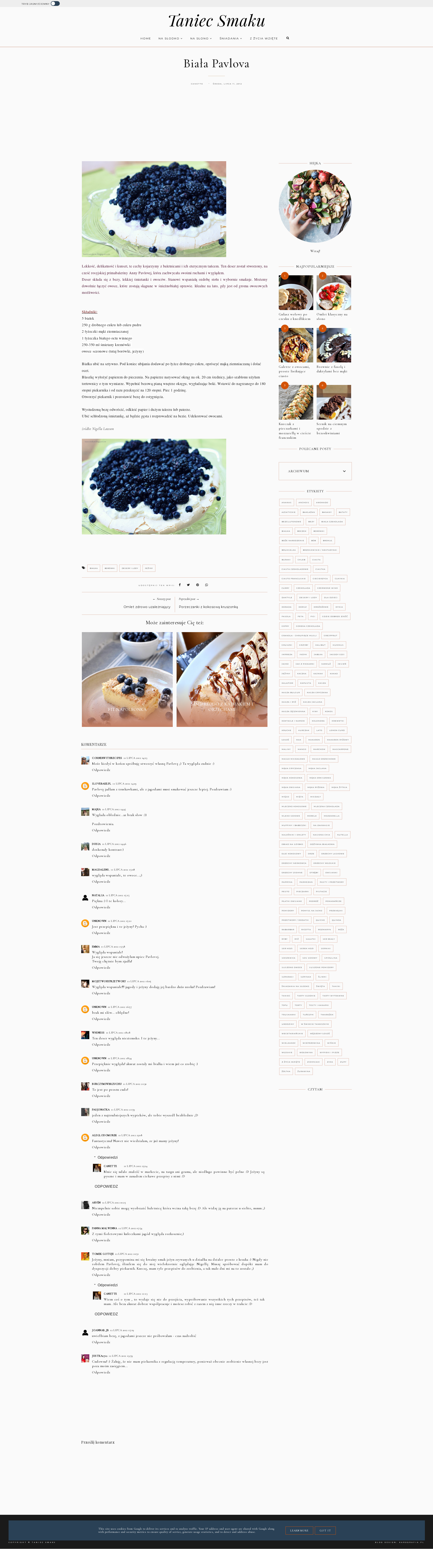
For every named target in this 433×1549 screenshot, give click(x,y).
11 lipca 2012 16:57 (120, 1007)
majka (96, 809)
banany (327, 512)
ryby (285, 939)
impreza (287, 654)
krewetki (338, 721)
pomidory (288, 910)
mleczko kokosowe (294, 806)
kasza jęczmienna (293, 711)
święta (320, 986)
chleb (301, 560)
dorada (287, 607)
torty (298, 1005)
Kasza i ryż (289, 702)
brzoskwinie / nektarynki (320, 550)
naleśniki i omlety (294, 835)
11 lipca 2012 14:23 (135, 758)
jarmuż (326, 664)
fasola (286, 616)
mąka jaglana (318, 768)
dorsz (303, 607)
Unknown (99, 921)
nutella (342, 835)
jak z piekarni (305, 664)
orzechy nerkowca (294, 863)
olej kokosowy (291, 854)
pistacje (321, 891)
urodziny (288, 1024)
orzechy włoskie (324, 863)
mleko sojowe (291, 816)
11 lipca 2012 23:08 (130, 1135)
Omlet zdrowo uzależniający (147, 607)
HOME (145, 38)
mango (302, 749)
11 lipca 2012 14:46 (114, 844)
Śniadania (230, 38)
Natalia (98, 895)
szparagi (288, 977)
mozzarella (332, 816)
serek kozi (307, 948)
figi (313, 616)
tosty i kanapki (319, 1005)
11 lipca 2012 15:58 (113, 946)
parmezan (306, 882)
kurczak (303, 730)
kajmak (318, 673)
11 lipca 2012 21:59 (123, 1109)
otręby (314, 872)
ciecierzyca (320, 578)
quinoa (336, 920)
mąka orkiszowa (320, 778)
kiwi (315, 711)
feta (301, 616)
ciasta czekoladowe (295, 569)
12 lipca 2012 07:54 (130, 1228)
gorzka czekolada (308, 626)
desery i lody (130, 568)
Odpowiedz (101, 770)
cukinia (340, 578)
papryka (287, 882)
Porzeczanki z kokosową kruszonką (208, 607)
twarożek (327, 1014)
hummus (338, 645)
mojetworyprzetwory (109, 981)
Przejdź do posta (127, 720)
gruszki (287, 645)
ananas (287, 502)
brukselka (289, 550)
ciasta (316, 560)
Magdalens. (100, 869)
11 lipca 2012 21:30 (135, 1083)
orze (311, 854)
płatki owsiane (292, 901)
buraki (286, 560)
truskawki (289, 1014)
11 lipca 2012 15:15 (118, 895)
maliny (286, 749)
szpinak (306, 977)
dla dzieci (331, 597)
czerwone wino (327, 588)
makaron (314, 740)
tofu (285, 1005)
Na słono (200, 38)
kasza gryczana (317, 692)
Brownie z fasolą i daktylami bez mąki (332, 369)
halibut (320, 645)
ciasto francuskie (294, 578)
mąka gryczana (292, 768)
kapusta (305, 683)
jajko (285, 664)
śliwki (322, 977)
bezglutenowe (291, 521)
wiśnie (331, 1043)
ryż (297, 939)
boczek (301, 531)
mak (298, 740)
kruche (286, 730)
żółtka (286, 1071)
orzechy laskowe (332, 854)
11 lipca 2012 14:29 (125, 783)
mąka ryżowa (316, 787)
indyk (303, 654)
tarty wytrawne (333, 996)
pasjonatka (101, 1109)
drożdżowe (321, 607)
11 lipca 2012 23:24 (135, 1166)
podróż (313, 901)
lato (319, 730)
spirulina (330, 958)
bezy (311, 521)
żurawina (303, 1071)
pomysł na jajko (311, 910)
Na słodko (170, 38)
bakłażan (309, 512)
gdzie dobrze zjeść (335, 616)
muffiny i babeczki (294, 825)
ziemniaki (313, 1062)
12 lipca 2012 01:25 (114, 1202)
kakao (334, 673)
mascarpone (340, 749)
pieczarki (302, 891)
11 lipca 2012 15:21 (120, 921)
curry (285, 588)
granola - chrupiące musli (299, 635)
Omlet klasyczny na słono (332, 316)
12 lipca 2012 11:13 (135, 1293)
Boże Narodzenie (293, 540)
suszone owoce (292, 967)
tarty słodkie (306, 996)
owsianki (331, 872)
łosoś (285, 740)
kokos (329, 711)
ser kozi (287, 948)
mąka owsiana (291, 787)
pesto (285, 891)
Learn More (299, 1530)
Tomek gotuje (103, 1253)
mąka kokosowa (292, 778)
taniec (286, 996)
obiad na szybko (292, 844)
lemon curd (337, 730)
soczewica (288, 958)
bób (313, 540)
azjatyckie (289, 512)
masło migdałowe (293, 759)
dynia (339, 607)
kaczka (301, 673)
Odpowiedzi (108, 1157)
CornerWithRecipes (107, 758)
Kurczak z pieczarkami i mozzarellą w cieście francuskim (295, 431)
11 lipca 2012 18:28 (118, 1032)
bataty (343, 512)
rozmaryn (324, 929)
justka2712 (99, 1355)
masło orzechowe (324, 759)
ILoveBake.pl (101, 783)
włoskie (287, 1052)
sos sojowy (309, 958)
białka (94, 568)
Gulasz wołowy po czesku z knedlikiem (295, 316)
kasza (322, 683)
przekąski (336, 910)
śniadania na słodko (295, 986)
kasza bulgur (291, 692)
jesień (342, 664)
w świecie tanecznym (315, 1024)
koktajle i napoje (293, 721)
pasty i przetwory (332, 882)
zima (330, 1062)
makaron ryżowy (338, 740)
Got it (325, 1530)
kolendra (318, 721)
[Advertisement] (216, 128)
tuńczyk (308, 1014)
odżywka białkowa (322, 844)
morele (312, 816)
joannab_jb (100, 1330)
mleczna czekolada (327, 806)
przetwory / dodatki (295, 920)
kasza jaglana (312, 702)
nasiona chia (321, 835)
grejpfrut (330, 635)
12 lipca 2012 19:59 (121, 1355)
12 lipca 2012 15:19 (122, 1330)
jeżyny (149, 568)
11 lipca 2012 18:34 (120, 1058)
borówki (110, 568)
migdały (315, 797)
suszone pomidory (321, 967)
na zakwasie (321, 825)
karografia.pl (411, 1542)
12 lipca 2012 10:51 (127, 1253)
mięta (299, 797)
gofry (285, 626)
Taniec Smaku (216, 19)
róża (341, 929)
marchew (319, 749)
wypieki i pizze (329, 1052)
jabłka (318, 654)
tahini (336, 986)
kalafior (287, 683)
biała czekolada (332, 521)
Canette (110, 1166)
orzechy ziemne (292, 872)
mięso (285, 797)
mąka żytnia (339, 787)
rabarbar (288, 929)
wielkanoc (289, 1043)
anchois (304, 502)
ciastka (320, 569)
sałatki (311, 939)
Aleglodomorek (104, 1135)
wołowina (306, 1052)
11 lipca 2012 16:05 (139, 981)
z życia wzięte (264, 38)
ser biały (329, 939)
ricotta (306, 929)
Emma (96, 946)
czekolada (303, 588)
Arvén (96, 1202)
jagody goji (337, 654)
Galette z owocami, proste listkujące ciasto (294, 371)
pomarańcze (333, 901)
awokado (322, 502)
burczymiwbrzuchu (107, 1083)
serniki (326, 948)
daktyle (287, 597)
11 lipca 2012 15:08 (123, 869)
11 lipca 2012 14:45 (114, 809)
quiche (320, 920)
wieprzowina (311, 1043)
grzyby (303, 645)
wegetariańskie (292, 1033)
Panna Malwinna (104, 1228)
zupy (343, 1062)
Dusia (96, 844)
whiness (98, 1032)
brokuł (327, 540)
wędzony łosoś (320, 1033)
